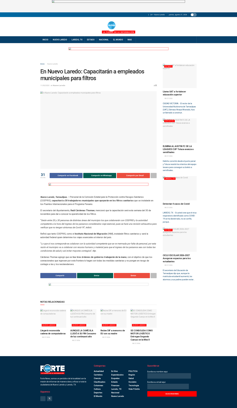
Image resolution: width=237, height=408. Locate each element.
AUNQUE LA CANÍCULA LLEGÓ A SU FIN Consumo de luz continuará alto (83, 333)
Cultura (97, 389)
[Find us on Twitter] (49, 398)
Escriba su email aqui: (156, 382)
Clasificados (99, 382)
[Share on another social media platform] (154, 175)
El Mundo (118, 40)
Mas (130, 40)
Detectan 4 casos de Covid (176, 204)
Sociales (132, 382)
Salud (131, 378)
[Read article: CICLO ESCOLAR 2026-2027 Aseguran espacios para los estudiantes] (180, 240)
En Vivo (114, 371)
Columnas (98, 385)
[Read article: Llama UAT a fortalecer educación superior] (180, 76)
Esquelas (115, 378)
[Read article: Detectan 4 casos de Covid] (180, 188)
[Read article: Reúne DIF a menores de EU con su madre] (113, 318)
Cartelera (98, 375)
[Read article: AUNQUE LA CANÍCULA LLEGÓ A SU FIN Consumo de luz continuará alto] (83, 318)
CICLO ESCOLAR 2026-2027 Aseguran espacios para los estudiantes (177, 258)
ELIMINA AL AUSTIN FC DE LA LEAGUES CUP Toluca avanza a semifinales (178, 149)
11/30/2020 (44, 85)
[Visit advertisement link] (118, 6)
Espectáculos (117, 375)
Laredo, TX (77, 40)
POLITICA (133, 371)
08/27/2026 (46, 337)
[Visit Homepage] (118, 26)
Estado (90, 40)
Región (132, 375)
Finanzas (115, 385)
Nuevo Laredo (60, 40)
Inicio (45, 40)
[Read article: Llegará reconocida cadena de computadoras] (53, 318)
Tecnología (134, 385)
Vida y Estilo (134, 389)
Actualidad (99, 371)
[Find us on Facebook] (43, 398)
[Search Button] (194, 39)
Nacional (104, 40)
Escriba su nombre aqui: (157, 372)
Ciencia (97, 378)
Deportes (169, 121)
